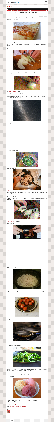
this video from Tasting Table (12, 91)
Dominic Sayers (10, 121)
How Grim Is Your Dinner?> (14, 404)
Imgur (8, 317)
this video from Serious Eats (11, 221)
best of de (11, 10)
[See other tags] (46, 10)
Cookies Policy (17, 2)
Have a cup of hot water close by (24, 400)
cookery (15, 10)
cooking (18, 10)
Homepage (7, 9)
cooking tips (29, 10)
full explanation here (14, 343)
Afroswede (9, 190)
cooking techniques (23, 10)
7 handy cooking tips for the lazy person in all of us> (17, 406)
